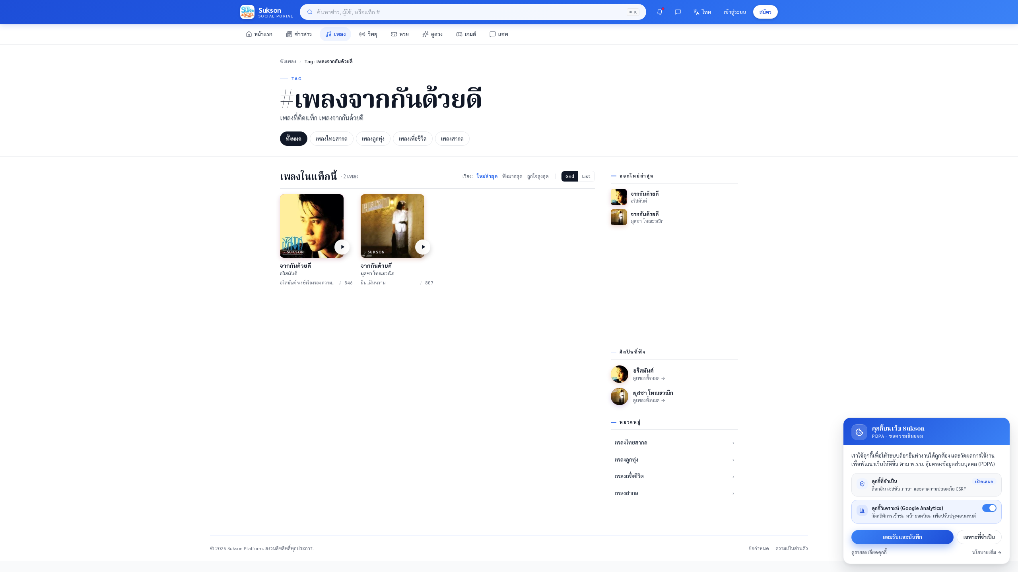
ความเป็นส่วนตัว (791, 548)
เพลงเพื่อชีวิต (413, 138)
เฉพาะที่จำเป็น (979, 536)
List (586, 176)
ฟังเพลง (288, 61)
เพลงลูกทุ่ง (373, 138)
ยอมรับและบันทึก (902, 536)
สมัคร (765, 11)
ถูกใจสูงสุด (538, 176)
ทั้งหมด (293, 138)
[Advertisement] (437, 354)
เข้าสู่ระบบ (735, 11)
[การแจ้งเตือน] (660, 12)
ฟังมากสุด (512, 176)
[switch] (989, 508)
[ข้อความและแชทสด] (678, 12)
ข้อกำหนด (758, 548)
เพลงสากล (452, 138)
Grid (569, 176)
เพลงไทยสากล (332, 138)
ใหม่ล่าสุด (487, 176)
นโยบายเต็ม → (987, 552)
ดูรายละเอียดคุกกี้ (869, 552)
